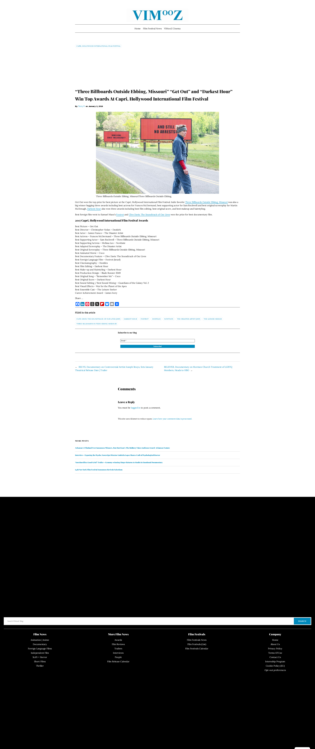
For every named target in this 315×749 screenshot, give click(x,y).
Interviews (118, 652)
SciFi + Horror (40, 657)
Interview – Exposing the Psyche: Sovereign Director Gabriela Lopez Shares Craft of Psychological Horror (117, 455)
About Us (275, 644)
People (118, 657)
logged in (135, 407)
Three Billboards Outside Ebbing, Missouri (206, 202)
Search (302, 621)
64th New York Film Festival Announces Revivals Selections (99, 470)
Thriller (40, 665)
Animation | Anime (40, 639)
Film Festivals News (196, 639)
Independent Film (40, 652)
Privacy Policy (275, 648)
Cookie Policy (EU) (275, 665)
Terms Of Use (275, 652)
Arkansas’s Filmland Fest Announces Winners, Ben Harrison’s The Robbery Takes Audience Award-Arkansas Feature (122, 448)
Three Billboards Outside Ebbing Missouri (96, 324)
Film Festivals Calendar (196, 648)
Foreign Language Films (40, 648)
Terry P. (81, 106)
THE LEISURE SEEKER (213, 319)
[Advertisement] (157, 68)
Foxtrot (120, 214)
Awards (118, 639)
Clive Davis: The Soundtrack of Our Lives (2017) (98, 319)
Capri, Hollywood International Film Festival (98, 46)
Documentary (40, 644)
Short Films (40, 661)
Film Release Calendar (118, 661)
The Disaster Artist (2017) (188, 319)
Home (137, 28)
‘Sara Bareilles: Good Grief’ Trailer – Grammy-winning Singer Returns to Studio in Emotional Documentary (119, 462)
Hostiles (156, 319)
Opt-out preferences (275, 670)
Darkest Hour (94, 208)
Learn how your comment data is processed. (172, 418)
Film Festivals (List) (196, 644)
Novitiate (168, 319)
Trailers (118, 648)
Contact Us (275, 657)
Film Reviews (118, 644)
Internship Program (275, 661)
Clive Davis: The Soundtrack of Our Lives (149, 214)
